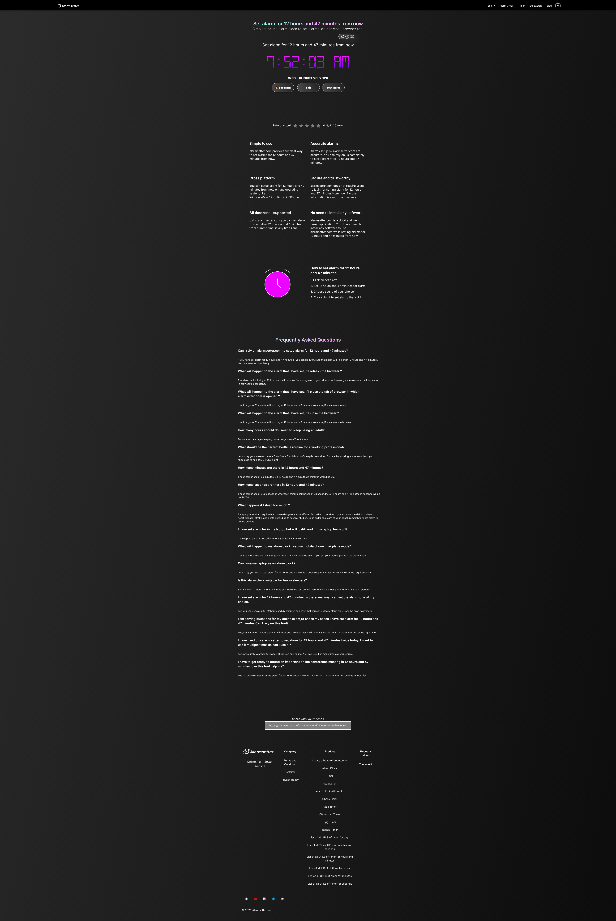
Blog (549, 5)
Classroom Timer (329, 814)
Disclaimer (290, 772)
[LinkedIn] (246, 898)
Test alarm (333, 87)
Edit (308, 87)
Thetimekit (365, 764)
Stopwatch (536, 5)
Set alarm (284, 87)
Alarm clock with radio (329, 791)
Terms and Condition (290, 762)
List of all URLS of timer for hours (329, 868)
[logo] (68, 6)
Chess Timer (329, 799)
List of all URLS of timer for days (330, 837)
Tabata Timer (330, 829)
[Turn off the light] (557, 5)
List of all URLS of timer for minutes (330, 876)
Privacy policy (290, 779)
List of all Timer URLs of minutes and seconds (329, 847)
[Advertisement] (16, 77)
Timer (521, 5)
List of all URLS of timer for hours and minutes (330, 858)
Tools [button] (489, 5)
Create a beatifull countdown (329, 760)
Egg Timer (330, 822)
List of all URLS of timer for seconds (330, 883)
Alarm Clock (506, 5)
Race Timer (330, 806)
